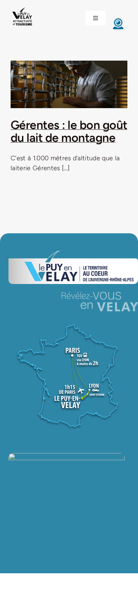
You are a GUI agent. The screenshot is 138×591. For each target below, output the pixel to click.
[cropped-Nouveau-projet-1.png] (22, 8)
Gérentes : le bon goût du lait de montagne (69, 131)
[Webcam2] (118, 20)
